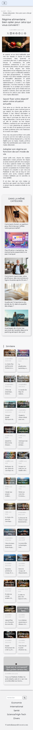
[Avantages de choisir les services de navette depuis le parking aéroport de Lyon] (16, 318)
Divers (9, 11)
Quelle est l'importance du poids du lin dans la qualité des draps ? (16, 304)
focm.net (6, 125)
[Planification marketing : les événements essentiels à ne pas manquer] (16, 240)
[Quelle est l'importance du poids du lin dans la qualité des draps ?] (16, 292)
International (16, 706)
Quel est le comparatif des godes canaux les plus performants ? (16, 669)
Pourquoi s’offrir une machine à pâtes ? (10, 612)
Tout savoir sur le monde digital (23, 535)
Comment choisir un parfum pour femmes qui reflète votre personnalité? (16, 226)
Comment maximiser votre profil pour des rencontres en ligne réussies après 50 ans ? (16, 278)
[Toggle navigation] (4, 3)
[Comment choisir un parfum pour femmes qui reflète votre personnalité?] (16, 214)
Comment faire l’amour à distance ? (23, 612)
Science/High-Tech (16, 714)
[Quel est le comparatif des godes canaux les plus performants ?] (16, 664)
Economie (16, 702)
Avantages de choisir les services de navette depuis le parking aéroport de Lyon (16, 330)
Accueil (3, 11)
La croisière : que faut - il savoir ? (9, 561)
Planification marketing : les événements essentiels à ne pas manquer (16, 252)
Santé (16, 710)
